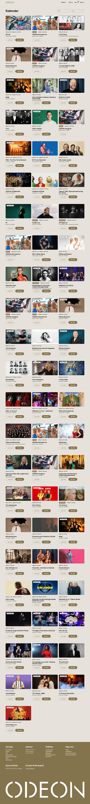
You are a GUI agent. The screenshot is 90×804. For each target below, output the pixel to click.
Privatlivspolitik (49, 749)
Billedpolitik (48, 753)
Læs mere (10, 40)
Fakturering (48, 756)
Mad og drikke (9, 754)
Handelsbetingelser (50, 754)
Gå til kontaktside (30, 768)
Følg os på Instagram (71, 754)
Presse (67, 749)
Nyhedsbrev (69, 751)
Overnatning (9, 759)
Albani (20, 768)
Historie (7, 751)
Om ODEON (9, 749)
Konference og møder (11, 756)
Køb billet (19, 40)
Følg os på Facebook (71, 753)
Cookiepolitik (49, 751)
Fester (7, 758)
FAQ (7, 753)
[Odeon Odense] (10, 2)
